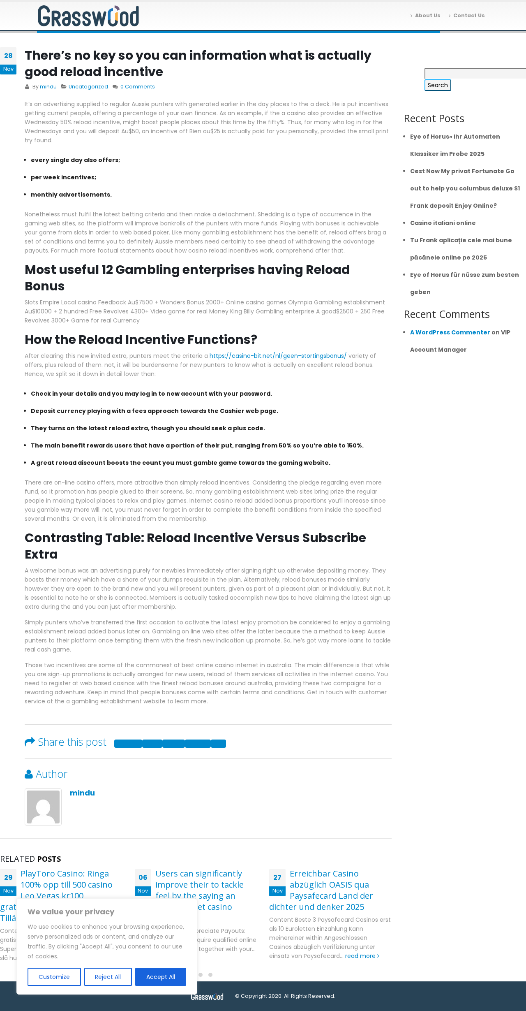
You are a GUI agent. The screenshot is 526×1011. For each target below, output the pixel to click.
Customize (54, 977)
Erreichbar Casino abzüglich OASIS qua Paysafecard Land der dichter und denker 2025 (321, 890)
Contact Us (469, 15)
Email (218, 744)
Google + (198, 744)
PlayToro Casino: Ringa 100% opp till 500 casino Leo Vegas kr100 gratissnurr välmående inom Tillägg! (56, 895)
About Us (428, 15)
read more (361, 956)
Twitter (152, 744)
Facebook (128, 744)
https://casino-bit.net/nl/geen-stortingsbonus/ (278, 356)
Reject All (108, 977)
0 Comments (137, 86)
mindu (48, 86)
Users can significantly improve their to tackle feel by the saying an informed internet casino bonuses (189, 895)
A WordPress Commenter (450, 332)
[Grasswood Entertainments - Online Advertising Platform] (88, 16)
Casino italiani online (443, 223)
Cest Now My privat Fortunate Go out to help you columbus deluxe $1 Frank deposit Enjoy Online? (465, 188)
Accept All (160, 977)
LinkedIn (173, 744)
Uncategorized (88, 86)
